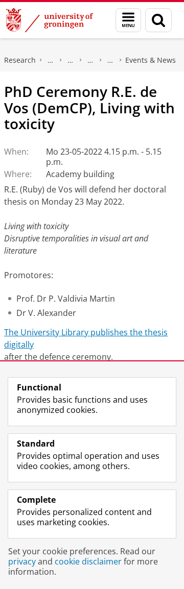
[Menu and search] (128, 20)
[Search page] (158, 20)
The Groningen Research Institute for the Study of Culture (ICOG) (50, 60)
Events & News (150, 60)
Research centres (90, 60)
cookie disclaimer (88, 561)
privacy (22, 561)
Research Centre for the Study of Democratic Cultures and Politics (110, 60)
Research (20, 60)
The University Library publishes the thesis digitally (86, 338)
